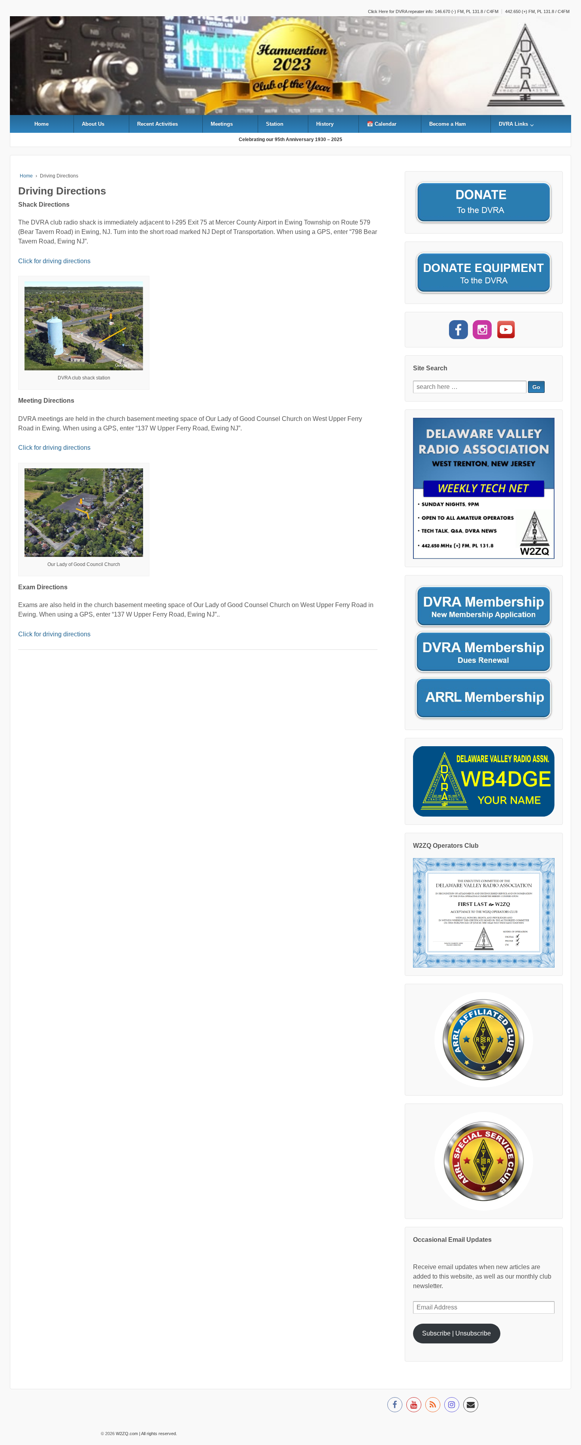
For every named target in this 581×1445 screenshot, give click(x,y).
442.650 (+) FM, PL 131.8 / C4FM (537, 11)
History (325, 124)
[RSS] (432, 1405)
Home (41, 124)
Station (274, 124)
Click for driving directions (54, 261)
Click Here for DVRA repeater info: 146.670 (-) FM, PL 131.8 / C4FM (433, 11)
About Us (93, 124)
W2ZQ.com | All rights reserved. (146, 1433)
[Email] (470, 1405)
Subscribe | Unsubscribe (456, 1333)
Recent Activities (157, 124)
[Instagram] (451, 1405)
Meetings (222, 124)
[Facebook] (394, 1405)
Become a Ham (447, 124)
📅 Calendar (381, 124)
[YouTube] (413, 1405)
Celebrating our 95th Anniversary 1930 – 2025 (290, 139)
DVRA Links (513, 124)
